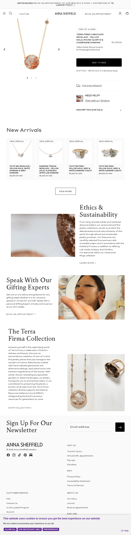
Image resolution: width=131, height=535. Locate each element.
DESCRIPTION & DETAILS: (89, 110)
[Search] (10, 13)
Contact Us (12, 503)
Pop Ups (71, 460)
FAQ (8, 499)
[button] (3, 49)
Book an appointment (98, 14)
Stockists (72, 465)
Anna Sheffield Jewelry (25, 450)
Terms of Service (75, 486)
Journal (70, 503)
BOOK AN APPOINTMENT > (21, 314)
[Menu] (4, 13)
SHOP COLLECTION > (20, 408)
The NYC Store (74, 452)
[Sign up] (120, 427)
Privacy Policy (73, 477)
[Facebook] (8, 455)
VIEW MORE (65, 192)
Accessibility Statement (78, 481)
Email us (105, 101)
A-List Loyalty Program (17, 508)
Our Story (72, 499)
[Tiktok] (19, 455)
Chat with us (92, 101)
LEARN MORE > (88, 263)
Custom (24, 14)
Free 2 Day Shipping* (92, 86)
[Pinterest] (25, 455)
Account (10, 512)
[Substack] (31, 455)
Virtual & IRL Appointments (80, 456)
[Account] (120, 13)
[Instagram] (14, 455)
